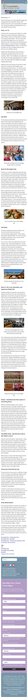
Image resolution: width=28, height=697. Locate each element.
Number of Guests (6, 654)
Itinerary (4, 660)
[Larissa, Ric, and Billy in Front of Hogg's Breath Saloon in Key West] (14, 153)
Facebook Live (20, 186)
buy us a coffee (19, 681)
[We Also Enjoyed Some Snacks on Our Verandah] (14, 274)
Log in (3, 554)
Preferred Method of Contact (9, 599)
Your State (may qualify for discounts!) (11, 616)
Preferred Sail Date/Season (8, 624)
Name (3, 593)
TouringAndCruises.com (9, 691)
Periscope (11, 186)
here (19, 678)
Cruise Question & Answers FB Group (14, 693)
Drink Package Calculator (8, 568)
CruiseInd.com (6, 687)
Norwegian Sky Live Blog (7, 550)
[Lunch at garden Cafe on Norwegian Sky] (14, 214)
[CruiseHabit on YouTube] (3, 2)
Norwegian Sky (5, 548)
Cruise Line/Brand (6, 633)
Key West (3, 552)
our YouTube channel (9, 681)
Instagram (8, 70)
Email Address (5, 605)
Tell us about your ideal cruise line (10, 643)
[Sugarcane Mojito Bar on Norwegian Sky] (14, 381)
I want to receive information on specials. (13, 665)
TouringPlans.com (20, 691)
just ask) (8, 518)
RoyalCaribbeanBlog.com (17, 687)
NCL (2, 547)
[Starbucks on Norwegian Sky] (14, 105)
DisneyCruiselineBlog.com (13, 689)
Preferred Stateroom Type (8, 648)
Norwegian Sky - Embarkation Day (10, 537)
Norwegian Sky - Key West (7, 539)
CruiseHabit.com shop (16, 683)
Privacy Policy (14, 694)
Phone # (4, 610)
